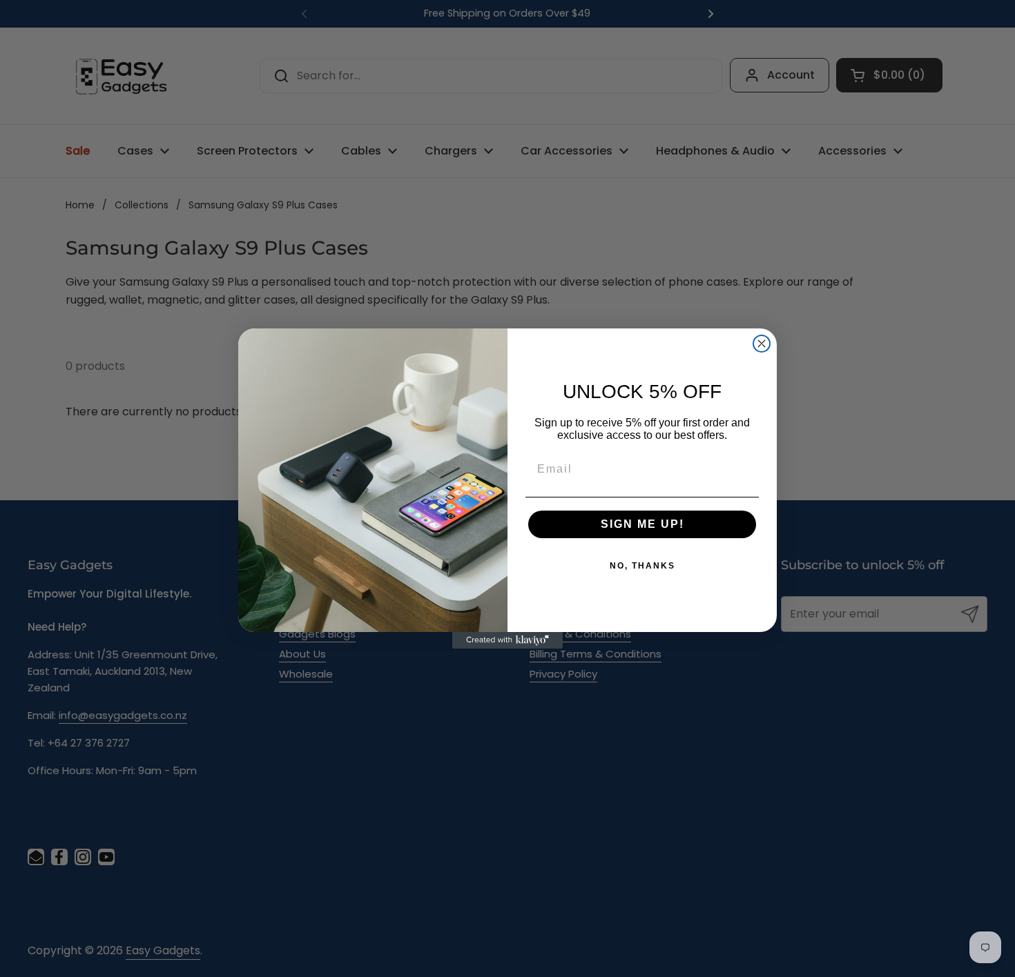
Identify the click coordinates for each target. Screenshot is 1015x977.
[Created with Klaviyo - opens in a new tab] (507, 640)
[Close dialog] (761, 343)
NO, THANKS (642, 566)
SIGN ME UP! (642, 524)
